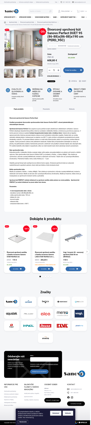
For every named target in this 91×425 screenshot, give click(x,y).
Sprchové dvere (28, 396)
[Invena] (45, 338)
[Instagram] (72, 397)
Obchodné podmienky (10, 2)
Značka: (51, 49)
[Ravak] (45, 326)
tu (33, 417)
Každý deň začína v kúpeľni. (31, 393)
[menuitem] (10, 17)
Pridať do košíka (70, 70)
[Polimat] (28, 314)
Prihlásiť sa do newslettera (39, 371)
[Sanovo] (11, 301)
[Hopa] (11, 326)
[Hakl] (28, 326)
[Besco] (45, 301)
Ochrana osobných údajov (26, 2)
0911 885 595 (74, 392)
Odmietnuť (55, 413)
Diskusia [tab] (72, 109)
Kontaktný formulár (76, 403)
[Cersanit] (28, 301)
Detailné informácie (53, 76)
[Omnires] (62, 301)
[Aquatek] (11, 314)
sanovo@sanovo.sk (76, 389)
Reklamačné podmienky (42, 2)
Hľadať (50, 11)
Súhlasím (68, 413)
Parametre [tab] (46, 109)
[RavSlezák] (79, 301)
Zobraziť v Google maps (52, 400)
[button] (40, 276)
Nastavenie (23, 422)
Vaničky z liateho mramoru (31, 400)
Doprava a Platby (9, 399)
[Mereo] (62, 314)
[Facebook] (68, 397)
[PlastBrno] (79, 326)
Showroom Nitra (8, 405)
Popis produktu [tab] (18, 109)
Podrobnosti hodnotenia (73, 46)
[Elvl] (62, 326)
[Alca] (45, 314)
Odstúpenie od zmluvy (10, 402)
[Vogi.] (79, 314)
